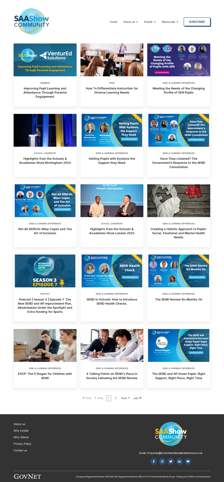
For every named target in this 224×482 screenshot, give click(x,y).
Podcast (45, 294)
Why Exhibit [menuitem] (21, 430)
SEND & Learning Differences (179, 83)
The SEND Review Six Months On (178, 299)
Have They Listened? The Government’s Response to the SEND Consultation (178, 163)
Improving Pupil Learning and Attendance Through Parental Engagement (45, 92)
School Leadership (45, 153)
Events (148, 21)
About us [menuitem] (19, 424)
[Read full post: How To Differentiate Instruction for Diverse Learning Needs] (112, 59)
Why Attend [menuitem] (21, 437)
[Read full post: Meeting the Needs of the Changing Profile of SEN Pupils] (178, 59)
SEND (112, 83)
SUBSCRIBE (197, 21)
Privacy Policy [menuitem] (22, 443)
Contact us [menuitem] (20, 450)
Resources (168, 21)
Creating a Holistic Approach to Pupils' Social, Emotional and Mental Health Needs (179, 233)
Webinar (45, 83)
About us (129, 21)
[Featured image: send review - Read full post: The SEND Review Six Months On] (178, 271)
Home (113, 21)
